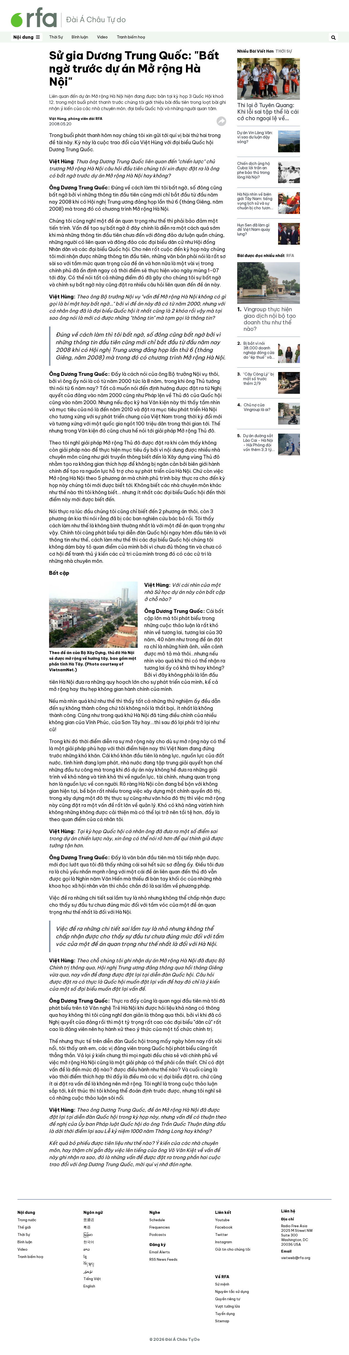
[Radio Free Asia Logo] (68, 17)
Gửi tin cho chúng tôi (232, 1249)
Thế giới (24, 1227)
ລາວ (86, 1249)
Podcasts (157, 1234)
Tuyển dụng (225, 1313)
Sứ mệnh (222, 1284)
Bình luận (80, 37)
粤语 (87, 1227)
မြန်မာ (88, 1234)
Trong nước (26, 1220)
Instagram (223, 1242)
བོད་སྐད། (88, 1264)
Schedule (157, 1220)
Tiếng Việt (92, 1279)
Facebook (224, 1227)
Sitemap (222, 1321)
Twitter (221, 1234)
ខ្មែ (85, 1256)
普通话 (88, 1220)
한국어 (88, 1242)
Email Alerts (159, 1252)
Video (102, 37)
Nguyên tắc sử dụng (232, 1291)
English (89, 1286)
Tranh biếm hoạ (131, 37)
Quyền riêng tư (227, 1299)
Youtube (222, 1220)
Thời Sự (56, 37)
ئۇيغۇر (88, 1271)
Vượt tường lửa (227, 1306)
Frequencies (159, 1227)
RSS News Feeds (163, 1259)
